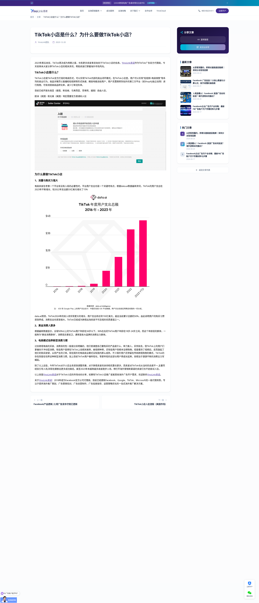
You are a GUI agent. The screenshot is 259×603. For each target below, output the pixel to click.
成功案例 (110, 10)
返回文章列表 (204, 170)
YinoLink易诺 (128, 62)
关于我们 (134, 10)
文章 (39, 17)
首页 (82, 10)
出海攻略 (122, 10)
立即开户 (222, 10)
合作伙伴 (148, 10)
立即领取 (151, 3)
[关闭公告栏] (227, 2)
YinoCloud (161, 10)
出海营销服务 (93, 10)
